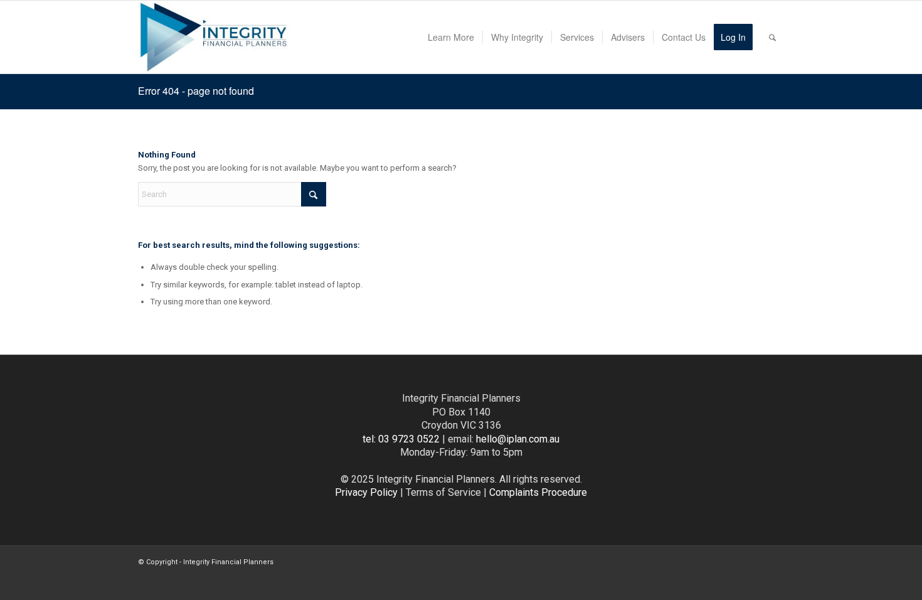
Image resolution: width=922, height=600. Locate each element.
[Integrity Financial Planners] (214, 37)
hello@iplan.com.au (517, 439)
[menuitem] (451, 37)
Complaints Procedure (538, 492)
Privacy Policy (366, 492)
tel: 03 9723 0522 (401, 439)
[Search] (772, 37)
